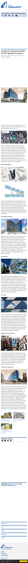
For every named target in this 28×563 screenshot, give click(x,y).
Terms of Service (4, 557)
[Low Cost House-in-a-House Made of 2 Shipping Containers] (6, 426)
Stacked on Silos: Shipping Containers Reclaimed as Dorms (18, 420)
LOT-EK (24, 201)
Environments (22, 13)
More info (10, 561)
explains (7, 399)
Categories (4, 555)
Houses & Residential (17, 55)
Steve (6, 55)
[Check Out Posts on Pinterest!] (9, 15)
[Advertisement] (14, 33)
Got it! (23, 561)
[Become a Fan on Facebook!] (2, 15)
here (5, 202)
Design (13, 13)
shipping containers (12, 128)
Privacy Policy (4, 559)
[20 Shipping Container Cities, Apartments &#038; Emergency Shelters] (6, 415)
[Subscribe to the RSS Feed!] (12, 15)
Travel (2, 537)
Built (17, 13)
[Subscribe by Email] (16, 15)
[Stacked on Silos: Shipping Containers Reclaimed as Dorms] (18, 415)
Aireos (7, 408)
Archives (3, 553)
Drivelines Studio (9, 153)
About (3, 552)
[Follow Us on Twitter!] (5, 15)
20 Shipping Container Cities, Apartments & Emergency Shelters (5, 420)
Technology (4, 534)
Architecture (5, 13)
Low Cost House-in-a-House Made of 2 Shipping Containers (6, 432)
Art (9, 13)
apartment (23, 125)
